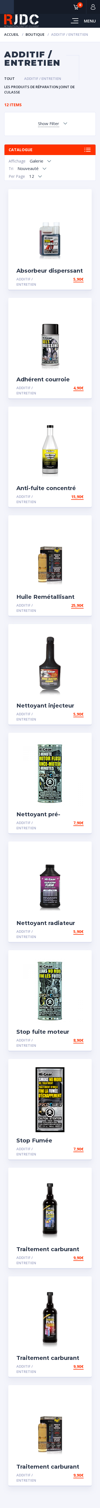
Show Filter (48, 123)
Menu (90, 21)
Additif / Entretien (42, 78)
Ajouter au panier (64, 279)
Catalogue (20, 149)
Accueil (11, 34)
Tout (9, 78)
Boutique (35, 34)
